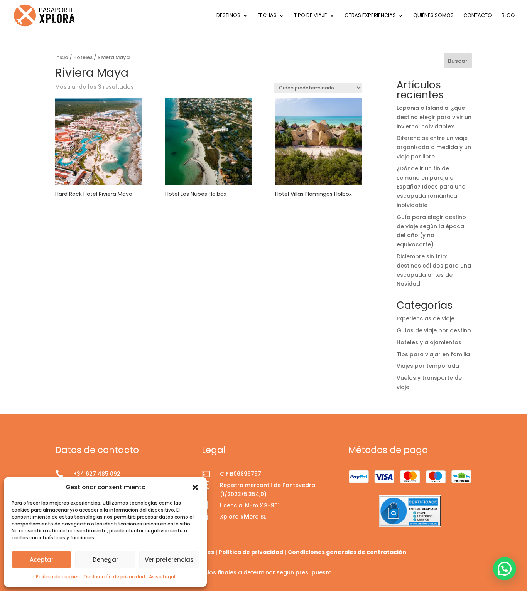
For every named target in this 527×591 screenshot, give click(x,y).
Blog (508, 16)
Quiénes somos (433, 16)
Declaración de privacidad (114, 576)
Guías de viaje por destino (434, 330)
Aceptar (42, 560)
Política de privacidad (251, 552)
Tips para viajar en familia (433, 354)
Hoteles (83, 57)
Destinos (228, 16)
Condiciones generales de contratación (347, 552)
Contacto (477, 16)
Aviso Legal (162, 576)
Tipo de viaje (310, 16)
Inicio (61, 57)
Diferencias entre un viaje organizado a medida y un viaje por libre (434, 147)
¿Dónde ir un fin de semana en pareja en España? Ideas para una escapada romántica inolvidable (431, 187)
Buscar (458, 61)
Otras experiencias (370, 16)
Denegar (105, 560)
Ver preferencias (169, 560)
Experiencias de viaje (425, 318)
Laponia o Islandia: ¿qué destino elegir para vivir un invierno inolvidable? (434, 117)
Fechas (267, 16)
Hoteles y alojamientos (429, 342)
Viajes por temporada (428, 366)
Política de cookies (58, 576)
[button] (195, 487)
